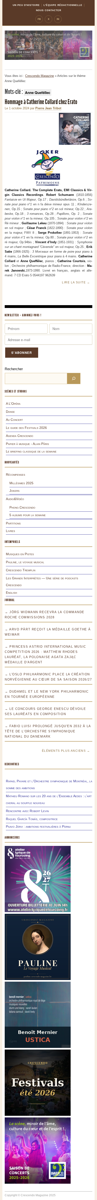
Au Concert (14, 420)
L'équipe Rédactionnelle (63, 5)
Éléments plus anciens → (66, 750)
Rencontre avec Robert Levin (27, 811)
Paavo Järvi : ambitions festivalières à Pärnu (38, 826)
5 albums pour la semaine (27, 515)
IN (58, 19)
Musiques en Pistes (20, 554)
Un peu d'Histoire (26, 5)
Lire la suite (76, 282)
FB (39, 19)
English (11, 592)
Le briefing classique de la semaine (31, 451)
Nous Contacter (48, 10)
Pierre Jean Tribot (48, 108)
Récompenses (15, 474)
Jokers (14, 490)
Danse (10, 411)
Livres (10, 531)
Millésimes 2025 (21, 483)
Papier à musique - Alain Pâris (27, 444)
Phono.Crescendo (22, 507)
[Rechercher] (73, 378)
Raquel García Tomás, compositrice (32, 819)
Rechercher (14, 369)
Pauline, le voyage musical (25, 562)
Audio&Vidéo (15, 499)
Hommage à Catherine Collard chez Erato (41, 102)
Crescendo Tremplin (20, 570)
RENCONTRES (12, 764)
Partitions (13, 523)
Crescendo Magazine (39, 76)
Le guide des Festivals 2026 (26, 428)
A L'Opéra (13, 403)
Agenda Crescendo (19, 436)
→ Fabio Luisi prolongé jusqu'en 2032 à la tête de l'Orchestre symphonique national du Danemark (48, 731)
